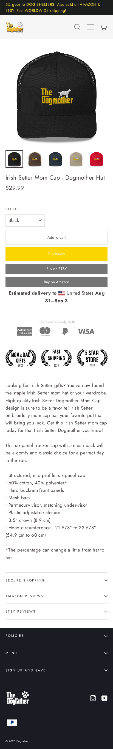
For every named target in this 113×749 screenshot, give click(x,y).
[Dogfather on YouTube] (104, 697)
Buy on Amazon (56, 282)
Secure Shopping (25, 580)
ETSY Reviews (20, 611)
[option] (56, 96)
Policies (14, 635)
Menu (11, 653)
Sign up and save (25, 670)
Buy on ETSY (56, 268)
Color (12, 209)
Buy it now (56, 254)
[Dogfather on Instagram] (93, 697)
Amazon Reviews (24, 596)
